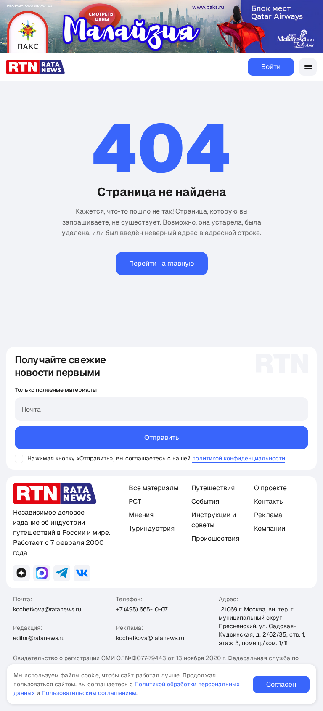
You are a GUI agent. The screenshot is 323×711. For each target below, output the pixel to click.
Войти (271, 66)
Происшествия (215, 538)
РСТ (135, 501)
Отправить (161, 437)
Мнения (141, 514)
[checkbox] (19, 459)
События (205, 501)
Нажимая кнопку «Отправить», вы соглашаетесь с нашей (109, 458)
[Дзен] (21, 573)
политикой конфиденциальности (238, 458)
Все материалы (153, 488)
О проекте (270, 488)
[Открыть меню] (308, 67)
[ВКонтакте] (82, 573)
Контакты (269, 501)
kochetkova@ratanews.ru (47, 609)
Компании (269, 528)
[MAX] (41, 573)
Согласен (281, 684)
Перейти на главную (161, 263)
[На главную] (35, 67)
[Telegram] (61, 573)
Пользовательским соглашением (89, 693)
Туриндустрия (152, 528)
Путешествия (213, 488)
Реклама (268, 514)
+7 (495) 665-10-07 (141, 609)
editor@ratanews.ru (39, 638)
